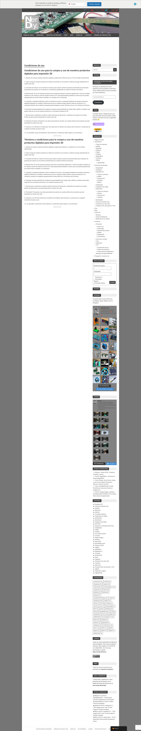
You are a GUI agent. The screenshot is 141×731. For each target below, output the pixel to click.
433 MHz (107, 581)
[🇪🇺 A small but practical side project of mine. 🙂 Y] (113, 354)
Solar (96, 557)
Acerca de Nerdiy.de (101, 217)
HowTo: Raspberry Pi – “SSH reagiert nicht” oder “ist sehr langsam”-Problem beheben (103, 707)
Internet (96, 603)
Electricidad (99, 200)
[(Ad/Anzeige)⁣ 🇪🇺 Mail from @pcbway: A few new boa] (96, 371)
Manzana (97, 510)
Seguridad (105, 622)
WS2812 (104, 630)
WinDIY (99, 182)
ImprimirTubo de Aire (103, 230)
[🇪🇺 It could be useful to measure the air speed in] (104, 371)
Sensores (96, 622)
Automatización (109, 587)
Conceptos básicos (100, 514)
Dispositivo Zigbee (100, 571)
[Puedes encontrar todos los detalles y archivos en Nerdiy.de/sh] (113, 379)
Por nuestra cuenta (100, 533)
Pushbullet (97, 614)
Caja (97, 241)
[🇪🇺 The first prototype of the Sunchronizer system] (113, 371)
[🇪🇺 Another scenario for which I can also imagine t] (96, 363)
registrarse (99, 243)
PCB (113, 611)
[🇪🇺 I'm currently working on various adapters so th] (96, 354)
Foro (65, 35)
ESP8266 (96, 592)
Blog (71, 35)
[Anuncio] (70, 49)
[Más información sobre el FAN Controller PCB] (113, 363)
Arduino (99, 193)
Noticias (98, 215)
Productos (99, 224)
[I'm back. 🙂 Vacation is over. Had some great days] (113, 346)
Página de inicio (28, 35)
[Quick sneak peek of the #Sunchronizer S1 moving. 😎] (104, 363)
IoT (102, 603)
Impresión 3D (100, 172)
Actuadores (97, 584)
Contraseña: (97, 271)
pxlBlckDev (98, 549)
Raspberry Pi (98, 551)
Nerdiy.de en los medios (103, 219)
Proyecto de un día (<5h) (103, 204)
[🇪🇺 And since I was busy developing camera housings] (96, 329)
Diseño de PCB (99, 545)
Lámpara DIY (101, 178)
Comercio (88, 35)
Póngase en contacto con (102, 35)
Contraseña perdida (99, 283)
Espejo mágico (99, 537)
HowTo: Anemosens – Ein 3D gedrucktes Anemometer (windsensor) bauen (104, 719)
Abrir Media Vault (100, 543)
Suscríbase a (98, 102)
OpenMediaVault (104, 611)
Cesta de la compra (101, 239)
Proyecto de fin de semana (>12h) (105, 206)
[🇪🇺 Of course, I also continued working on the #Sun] (113, 329)
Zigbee (98, 160)
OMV (95, 611)
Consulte (97, 553)
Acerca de (79, 35)
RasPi (96, 619)
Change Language (94, 4)
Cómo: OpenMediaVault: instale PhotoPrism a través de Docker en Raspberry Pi (103, 488)
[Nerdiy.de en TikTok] (95, 10)
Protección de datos (100, 729)
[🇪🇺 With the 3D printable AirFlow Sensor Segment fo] (96, 379)
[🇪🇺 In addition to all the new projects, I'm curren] (104, 354)
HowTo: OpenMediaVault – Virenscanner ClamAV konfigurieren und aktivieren (103, 697)
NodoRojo (99, 148)
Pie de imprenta (82, 729)
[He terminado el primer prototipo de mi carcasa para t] (96, 346)
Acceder (112, 282)
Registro (96, 281)
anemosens (100, 228)
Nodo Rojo (98, 541)
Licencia (90, 729)
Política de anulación (103, 249)
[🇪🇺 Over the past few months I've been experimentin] (96, 321)
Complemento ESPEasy (100, 598)
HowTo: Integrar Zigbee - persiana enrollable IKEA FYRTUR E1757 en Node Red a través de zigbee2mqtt (104, 494)
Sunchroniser (101, 236)
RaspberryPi (99, 168)
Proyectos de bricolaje (53, 35)
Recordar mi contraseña (98, 278)
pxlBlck (98, 146)
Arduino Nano (97, 587)
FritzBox (98, 154)
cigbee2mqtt (100, 162)
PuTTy (104, 614)
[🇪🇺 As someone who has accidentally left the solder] (104, 321)
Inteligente (97, 625)
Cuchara (97, 535)
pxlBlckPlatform (98, 617)
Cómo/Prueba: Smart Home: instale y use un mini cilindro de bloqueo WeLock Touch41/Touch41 (104, 482)
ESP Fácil (97, 524)
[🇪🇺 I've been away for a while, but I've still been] (104, 338)
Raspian (104, 619)
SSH (95, 627)
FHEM (97, 152)
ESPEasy (98, 150)
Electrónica (99, 189)
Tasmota (98, 158)
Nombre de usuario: (99, 266)
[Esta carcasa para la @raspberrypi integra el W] (113, 338)
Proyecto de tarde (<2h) (102, 202)
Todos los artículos (101, 144)
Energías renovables (101, 522)
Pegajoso (97, 559)
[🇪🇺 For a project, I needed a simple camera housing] (104, 329)
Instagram (99, 170)
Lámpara (109, 603)
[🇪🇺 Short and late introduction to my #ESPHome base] (104, 379)
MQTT (95, 608)
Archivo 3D (100, 226)
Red (102, 608)
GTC (97, 245)
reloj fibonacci (97, 600)
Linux (101, 606)
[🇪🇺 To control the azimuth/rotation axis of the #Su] (113, 321)
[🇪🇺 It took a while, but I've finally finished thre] (104, 346)
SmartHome (39, 35)
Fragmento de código (102, 187)
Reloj (110, 627)
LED (95, 606)
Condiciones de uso (103, 247)
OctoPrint (100, 180)
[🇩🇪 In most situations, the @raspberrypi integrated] (96, 338)
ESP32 (106, 589)
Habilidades (99, 185)
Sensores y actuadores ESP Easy (104, 526)
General (97, 508)
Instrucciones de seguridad (44, 729)
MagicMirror (99, 156)
